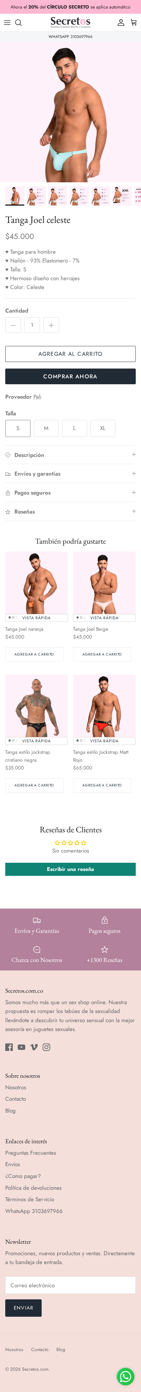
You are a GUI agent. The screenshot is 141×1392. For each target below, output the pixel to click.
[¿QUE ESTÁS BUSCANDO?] (21, 22)
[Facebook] (9, 1047)
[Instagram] (46, 1047)
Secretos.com (35, 1369)
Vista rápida (36, 618)
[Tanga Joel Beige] (104, 582)
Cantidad (16, 311)
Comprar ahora (70, 376)
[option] (70, 112)
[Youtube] (21, 1047)
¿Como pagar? (23, 1176)
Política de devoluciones (33, 1188)
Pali (37, 397)
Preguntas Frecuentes (30, 1153)
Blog (10, 1110)
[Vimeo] (34, 1047)
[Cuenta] (119, 22)
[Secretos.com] (70, 22)
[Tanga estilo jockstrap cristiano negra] (36, 706)
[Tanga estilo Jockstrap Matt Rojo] (104, 706)
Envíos (12, 1164)
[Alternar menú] (7, 22)
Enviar (23, 1307)
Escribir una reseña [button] (70, 869)
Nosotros (15, 1087)
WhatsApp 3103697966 (34, 1211)
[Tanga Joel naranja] (36, 582)
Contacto (15, 1099)
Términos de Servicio (29, 1199)
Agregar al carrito (70, 354)
